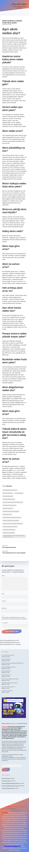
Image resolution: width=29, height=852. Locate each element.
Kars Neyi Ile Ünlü (6, 778)
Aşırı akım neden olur (8, 508)
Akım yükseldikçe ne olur (9, 499)
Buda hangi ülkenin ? (6, 671)
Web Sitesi (4, 608)
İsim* (3, 593)
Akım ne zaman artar (7, 493)
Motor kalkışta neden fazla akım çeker (11, 517)
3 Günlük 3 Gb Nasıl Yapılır (8, 788)
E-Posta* (4, 601)
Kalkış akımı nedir (7, 514)
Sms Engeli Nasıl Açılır (9, 547)
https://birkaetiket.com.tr (7, 644)
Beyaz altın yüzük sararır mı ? (8, 686)
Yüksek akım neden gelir (8, 532)
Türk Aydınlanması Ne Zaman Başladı (13, 553)
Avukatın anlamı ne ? (6, 675)
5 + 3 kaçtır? (5, 622)
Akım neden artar (19, 493)
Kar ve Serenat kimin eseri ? (8, 655)
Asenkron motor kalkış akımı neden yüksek (12, 502)
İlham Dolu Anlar (19, 4)
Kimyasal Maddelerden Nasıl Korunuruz (10, 783)
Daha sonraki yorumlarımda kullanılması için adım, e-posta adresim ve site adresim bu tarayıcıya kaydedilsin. (14, 618)
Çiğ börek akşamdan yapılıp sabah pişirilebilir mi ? (13, 663)
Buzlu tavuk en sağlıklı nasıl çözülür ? (10, 678)
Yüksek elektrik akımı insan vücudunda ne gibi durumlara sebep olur (13, 536)
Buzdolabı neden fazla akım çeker (11, 511)
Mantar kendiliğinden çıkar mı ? (9, 667)
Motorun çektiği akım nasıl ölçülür (10, 520)
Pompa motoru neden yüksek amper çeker (12, 523)
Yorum (3, 575)
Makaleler (9, 486)
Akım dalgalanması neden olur (10, 490)
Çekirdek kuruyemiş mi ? (7, 690)
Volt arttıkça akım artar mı (9, 529)
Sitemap (18, 644)
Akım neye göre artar (8, 496)
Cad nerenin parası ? (6, 659)
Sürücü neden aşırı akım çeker (10, 526)
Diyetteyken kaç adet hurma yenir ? (10, 682)
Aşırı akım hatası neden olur (9, 505)
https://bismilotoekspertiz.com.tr (10, 642)
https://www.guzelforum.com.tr (9, 640)
